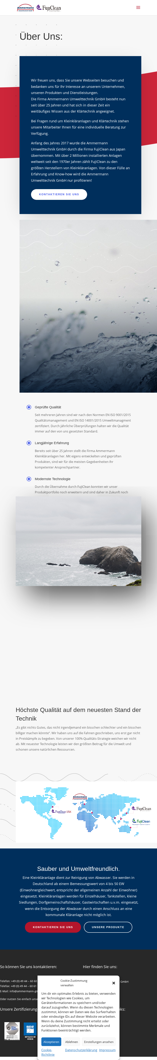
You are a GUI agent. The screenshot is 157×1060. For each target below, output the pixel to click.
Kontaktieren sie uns (53, 927)
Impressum (107, 1050)
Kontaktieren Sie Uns (59, 194)
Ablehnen (71, 1042)
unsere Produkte (108, 927)
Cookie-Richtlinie (48, 1052)
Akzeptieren (51, 1042)
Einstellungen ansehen (99, 1042)
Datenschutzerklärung (81, 1050)
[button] (114, 983)
